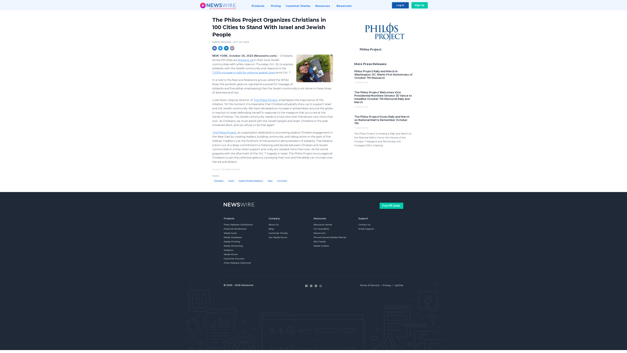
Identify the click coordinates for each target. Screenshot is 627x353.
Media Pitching (232, 241)
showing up (245, 60)
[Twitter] (311, 286)
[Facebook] (306, 286)
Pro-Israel (282, 181)
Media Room (231, 254)
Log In (400, 5)
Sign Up (419, 5)
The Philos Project (266, 100)
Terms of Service (369, 285)
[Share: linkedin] (226, 48)
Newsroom (320, 233)
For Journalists (321, 228)
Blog (271, 228)
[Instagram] (321, 286)
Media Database (233, 237)
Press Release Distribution (238, 224)
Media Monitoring (233, 245)
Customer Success (234, 258)
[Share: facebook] (215, 48)
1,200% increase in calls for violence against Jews (243, 72)
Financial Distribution (235, 228)
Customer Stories (278, 233)
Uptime (398, 285)
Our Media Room (278, 237)
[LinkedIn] (316, 286)
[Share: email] (232, 48)
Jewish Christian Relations (251, 181)
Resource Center (323, 224)
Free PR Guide (391, 205)
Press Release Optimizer (237, 262)
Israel (231, 181)
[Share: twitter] (220, 48)
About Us (274, 224)
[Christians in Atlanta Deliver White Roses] (314, 68)
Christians (218, 181)
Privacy (387, 285)
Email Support (366, 228)
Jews (270, 181)
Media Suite (230, 233)
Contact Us (364, 224)
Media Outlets (321, 245)
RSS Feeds (320, 241)
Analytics (228, 250)
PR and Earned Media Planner (330, 237)
